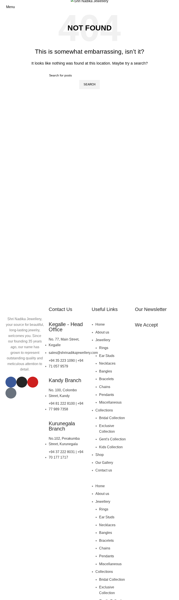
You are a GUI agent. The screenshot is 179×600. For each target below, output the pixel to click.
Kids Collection (111, 447)
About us (102, 332)
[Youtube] (32, 382)
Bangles (105, 371)
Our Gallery (104, 462)
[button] (111, 480)
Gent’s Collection (112, 439)
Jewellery (102, 340)
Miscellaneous (110, 402)
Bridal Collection (112, 418)
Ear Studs (106, 356)
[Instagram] (21, 382)
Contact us (103, 470)
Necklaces (107, 363)
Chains (104, 387)
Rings (103, 348)
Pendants (106, 395)
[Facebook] (10, 382)
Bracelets (106, 379)
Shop (99, 455)
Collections (104, 410)
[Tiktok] (10, 393)
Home (100, 324)
